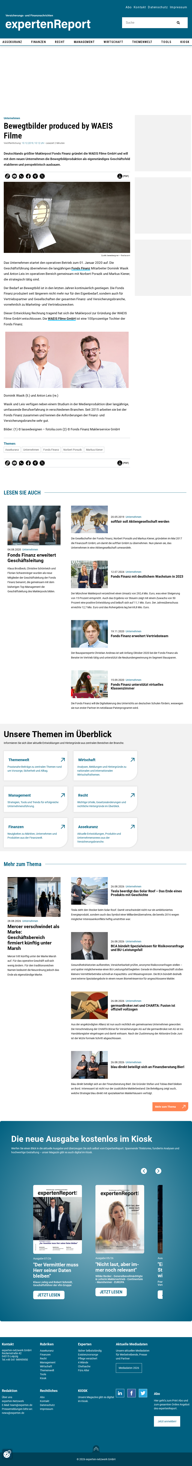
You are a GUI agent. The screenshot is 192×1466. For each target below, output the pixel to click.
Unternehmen (12, 118)
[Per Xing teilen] (35, 176)
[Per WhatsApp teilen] (21, 176)
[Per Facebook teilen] (28, 176)
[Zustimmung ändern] (7, 1453)
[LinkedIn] (120, 1393)
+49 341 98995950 (17, 1359)
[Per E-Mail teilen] (7, 176)
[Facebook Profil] (131, 1393)
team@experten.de (21, 1405)
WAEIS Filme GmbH (62, 318)
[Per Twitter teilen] (42, 176)
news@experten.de (13, 1412)
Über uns (7, 1397)
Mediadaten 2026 (129, 1367)
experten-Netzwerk (13, 1401)
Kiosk (84, 1401)
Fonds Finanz (80, 268)
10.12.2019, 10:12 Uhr (33, 143)
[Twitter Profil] (143, 1393)
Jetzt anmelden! (167, 1421)
